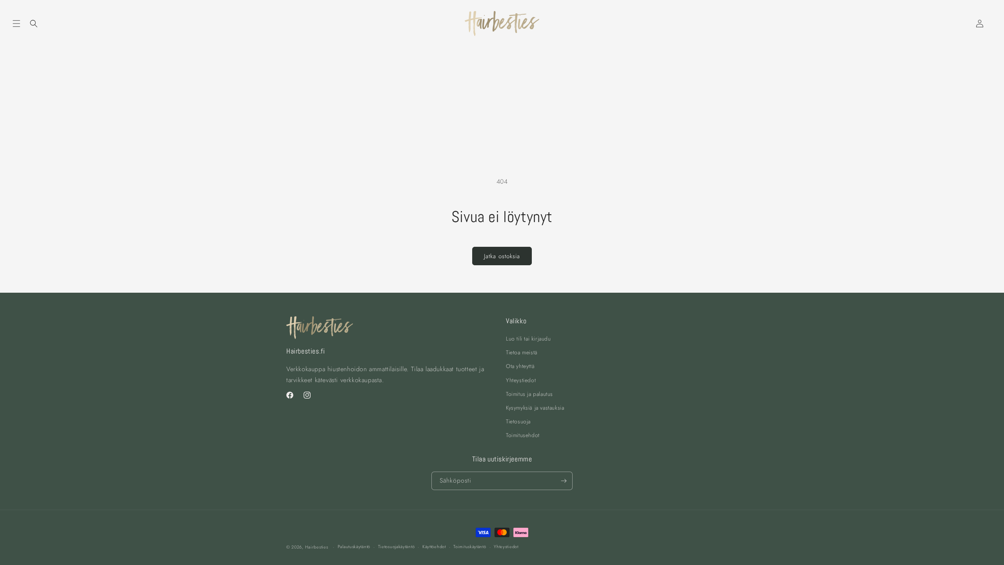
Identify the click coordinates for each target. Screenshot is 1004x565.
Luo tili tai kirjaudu (528, 339)
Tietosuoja (518, 422)
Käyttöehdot (434, 546)
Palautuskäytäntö (354, 546)
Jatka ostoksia (502, 256)
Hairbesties (316, 547)
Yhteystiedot (521, 380)
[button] (16, 23)
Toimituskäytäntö (469, 546)
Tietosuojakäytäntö (396, 546)
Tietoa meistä (522, 353)
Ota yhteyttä (520, 366)
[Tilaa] (563, 481)
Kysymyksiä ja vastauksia (535, 408)
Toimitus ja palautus (529, 394)
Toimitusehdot (523, 435)
